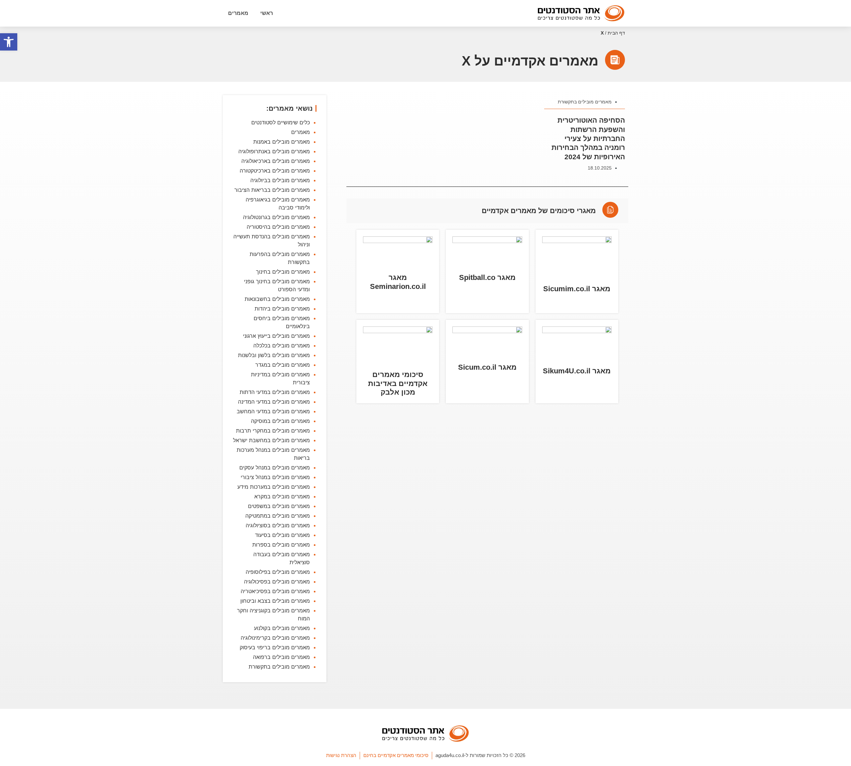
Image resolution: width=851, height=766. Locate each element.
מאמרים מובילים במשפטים (279, 506)
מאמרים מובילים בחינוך (283, 271)
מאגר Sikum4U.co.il (577, 371)
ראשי (266, 13)
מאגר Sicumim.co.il (576, 289)
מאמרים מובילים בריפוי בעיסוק (275, 647)
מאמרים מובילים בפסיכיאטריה (275, 591)
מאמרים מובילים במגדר (282, 364)
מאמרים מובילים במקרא (282, 496)
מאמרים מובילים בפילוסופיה (278, 572)
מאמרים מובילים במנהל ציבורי (275, 477)
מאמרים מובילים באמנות (281, 141)
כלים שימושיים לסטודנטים (280, 122)
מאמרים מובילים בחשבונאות (277, 299)
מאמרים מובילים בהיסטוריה (278, 226)
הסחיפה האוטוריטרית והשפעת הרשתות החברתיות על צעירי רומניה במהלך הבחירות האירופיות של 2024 (588, 138)
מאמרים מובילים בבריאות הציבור (272, 190)
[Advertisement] (487, 505)
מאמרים (238, 13)
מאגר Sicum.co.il (487, 367)
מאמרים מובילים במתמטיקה (277, 515)
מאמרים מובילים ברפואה (281, 657)
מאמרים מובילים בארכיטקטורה (275, 170)
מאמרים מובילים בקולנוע (282, 628)
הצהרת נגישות (341, 755)
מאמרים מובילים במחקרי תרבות (273, 430)
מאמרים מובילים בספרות (281, 544)
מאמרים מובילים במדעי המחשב (273, 411)
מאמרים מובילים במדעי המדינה (274, 401)
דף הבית (616, 33)
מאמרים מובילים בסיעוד (282, 535)
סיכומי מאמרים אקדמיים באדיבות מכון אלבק (397, 383)
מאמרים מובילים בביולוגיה (280, 180)
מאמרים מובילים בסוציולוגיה (278, 525)
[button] (8, 42)
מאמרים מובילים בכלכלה (281, 345)
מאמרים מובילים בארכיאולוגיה (275, 161)
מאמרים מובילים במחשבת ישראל (271, 440)
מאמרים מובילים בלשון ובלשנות (274, 355)
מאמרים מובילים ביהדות (282, 308)
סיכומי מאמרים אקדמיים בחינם (395, 755)
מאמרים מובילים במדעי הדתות (275, 392)
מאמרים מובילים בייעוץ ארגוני (276, 335)
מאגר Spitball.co (487, 277)
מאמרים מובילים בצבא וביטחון (275, 600)
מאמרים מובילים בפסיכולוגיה (277, 581)
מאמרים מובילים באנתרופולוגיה (274, 151)
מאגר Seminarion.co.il (398, 281)
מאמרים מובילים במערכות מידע (273, 486)
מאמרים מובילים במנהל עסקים (274, 467)
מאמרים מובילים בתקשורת (585, 101)
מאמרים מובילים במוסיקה (280, 421)
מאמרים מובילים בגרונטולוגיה (276, 217)
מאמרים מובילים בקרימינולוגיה (275, 637)
